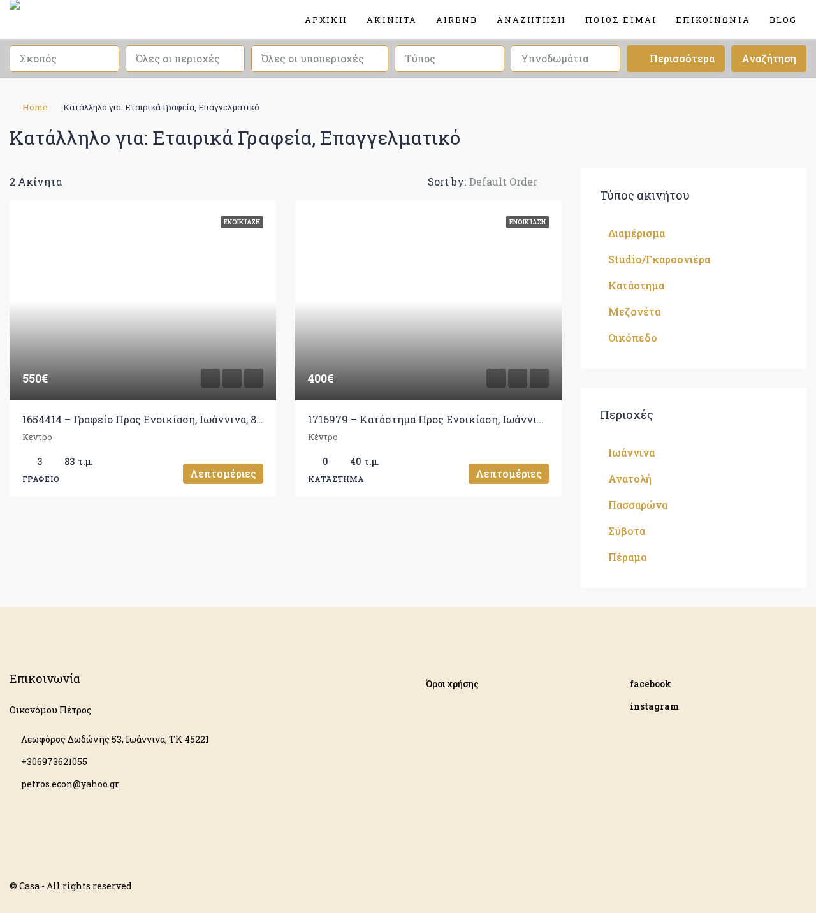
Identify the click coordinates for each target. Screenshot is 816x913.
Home (35, 107)
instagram (654, 706)
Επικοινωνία (713, 20)
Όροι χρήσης (452, 684)
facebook (650, 684)
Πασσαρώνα (637, 504)
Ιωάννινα (631, 452)
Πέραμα (627, 557)
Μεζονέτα (634, 311)
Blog (783, 20)
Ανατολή (630, 478)
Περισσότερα (681, 58)
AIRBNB (456, 20)
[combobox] (64, 58)
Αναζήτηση (531, 20)
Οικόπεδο (632, 337)
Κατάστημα (636, 285)
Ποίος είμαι (621, 20)
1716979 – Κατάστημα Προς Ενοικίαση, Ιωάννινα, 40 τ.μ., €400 (460, 419)
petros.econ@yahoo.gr (70, 784)
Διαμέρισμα (636, 233)
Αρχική (326, 20)
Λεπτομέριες (223, 473)
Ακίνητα (392, 20)
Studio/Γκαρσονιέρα (659, 259)
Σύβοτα (626, 530)
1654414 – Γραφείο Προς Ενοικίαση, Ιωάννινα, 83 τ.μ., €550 (165, 419)
